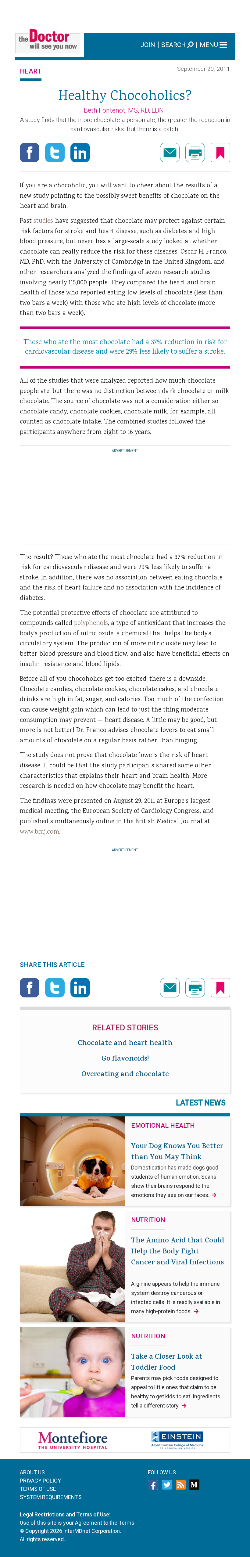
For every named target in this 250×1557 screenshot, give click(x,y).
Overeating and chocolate (125, 1074)
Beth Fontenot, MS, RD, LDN (124, 110)
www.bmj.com (39, 832)
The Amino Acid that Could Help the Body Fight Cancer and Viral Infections (177, 1275)
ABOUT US (32, 1472)
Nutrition (148, 1220)
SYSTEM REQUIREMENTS (51, 1497)
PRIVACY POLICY (40, 1480)
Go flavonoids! (125, 1059)
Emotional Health (163, 1126)
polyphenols (91, 623)
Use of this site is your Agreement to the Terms (77, 1522)
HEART (30, 71)
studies (43, 221)
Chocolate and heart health (125, 1043)
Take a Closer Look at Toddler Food (175, 1380)
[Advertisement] (125, 14)
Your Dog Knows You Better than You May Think (177, 1169)
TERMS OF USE (38, 1489)
